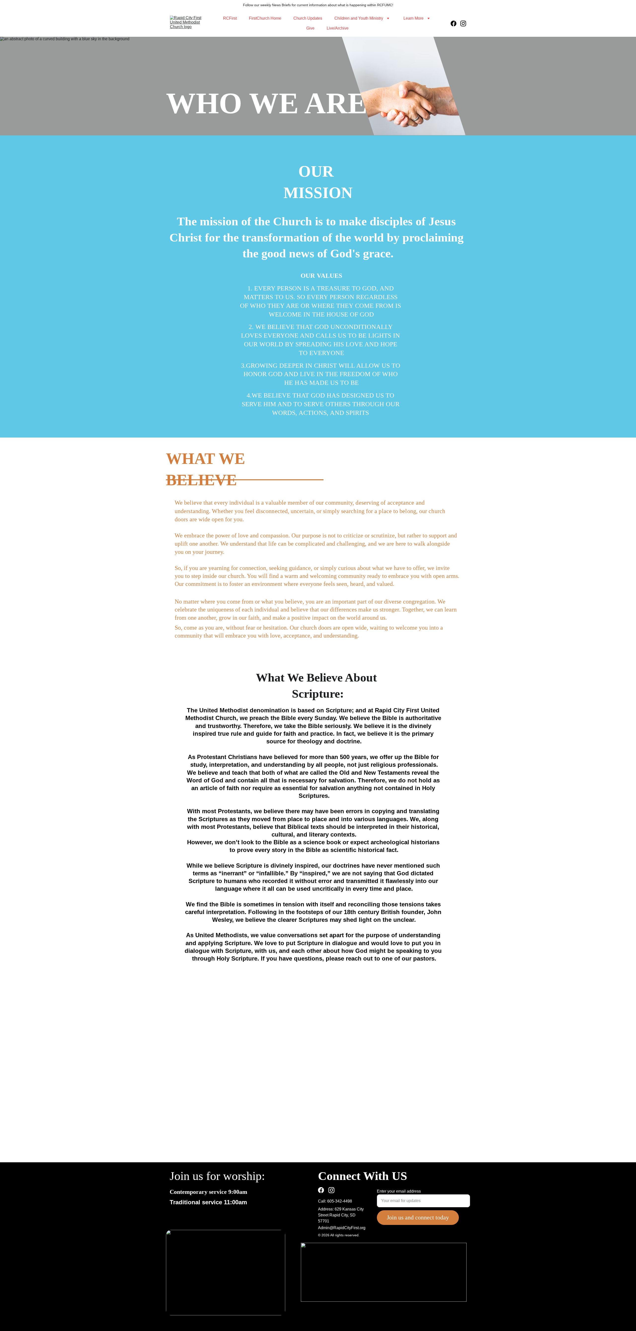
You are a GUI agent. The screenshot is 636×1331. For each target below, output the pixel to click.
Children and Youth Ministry (358, 18)
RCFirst (230, 18)
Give (310, 28)
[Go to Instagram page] (463, 23)
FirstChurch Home (265, 18)
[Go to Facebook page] (455, 23)
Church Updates (307, 18)
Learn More (413, 18)
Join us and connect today (418, 1217)
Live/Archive (338, 28)
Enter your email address (399, 1191)
